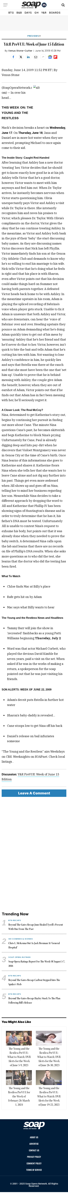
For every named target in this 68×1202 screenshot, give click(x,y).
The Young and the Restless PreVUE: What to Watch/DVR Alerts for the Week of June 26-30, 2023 (49, 1057)
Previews (33, 36)
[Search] (63, 5)
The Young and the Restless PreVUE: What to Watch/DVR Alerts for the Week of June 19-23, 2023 (49, 1097)
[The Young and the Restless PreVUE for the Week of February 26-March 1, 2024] (19, 1077)
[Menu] (5, 5)
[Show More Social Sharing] (43, 57)
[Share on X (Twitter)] (21, 57)
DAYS (28, 12)
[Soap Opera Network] (34, 5)
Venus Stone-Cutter (20, 50)
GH (36, 12)
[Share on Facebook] (13, 57)
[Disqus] (34, 854)
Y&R (44, 12)
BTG (11, 12)
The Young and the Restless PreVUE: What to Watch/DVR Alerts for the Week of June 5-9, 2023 (19, 1057)
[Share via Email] (36, 57)
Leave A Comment (34, 793)
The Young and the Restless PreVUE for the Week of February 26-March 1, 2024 (19, 1097)
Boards (55, 12)
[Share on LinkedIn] (28, 57)
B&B (19, 12)
